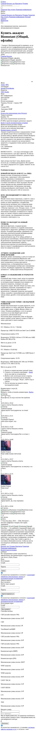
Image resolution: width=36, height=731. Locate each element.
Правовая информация (23, 9)
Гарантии (4, 9)
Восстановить (6, 609)
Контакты (18, 3)
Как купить (12, 9)
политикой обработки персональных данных (18, 575)
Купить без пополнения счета (11, 113)
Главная (3, 3)
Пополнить (5, 723)
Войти (31, 392)
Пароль (3, 567)
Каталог (9, 56)
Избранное (4, 20)
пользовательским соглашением (12, 578)
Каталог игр (11, 3)
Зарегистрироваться (8, 594)
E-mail (3, 563)
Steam (31, 372)
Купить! (24, 113)
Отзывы (25, 3)
